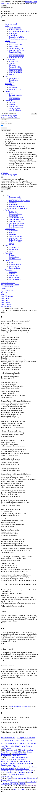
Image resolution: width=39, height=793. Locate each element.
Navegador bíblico (15, 28)
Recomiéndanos (14, 99)
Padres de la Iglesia (15, 71)
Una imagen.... (14, 87)
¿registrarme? (12, 117)
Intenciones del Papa (16, 57)
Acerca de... (9, 100)
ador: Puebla (5, 298)
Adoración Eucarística (16, 54)
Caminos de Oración (16, 48)
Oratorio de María (15, 52)
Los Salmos (13, 33)
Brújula (11, 74)
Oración (7, 41)
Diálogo (7, 91)
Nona (11, 290)
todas (2, 294)
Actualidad (8, 84)
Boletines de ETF (15, 89)
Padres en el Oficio (15, 72)
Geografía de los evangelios (18, 39)
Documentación (10, 59)
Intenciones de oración (16, 56)
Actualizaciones (14, 108)
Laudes (3, 288)
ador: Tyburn (5, 300)
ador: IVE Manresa (7, 296)
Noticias (12, 86)
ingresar (3, 117)
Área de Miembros (15, 110)
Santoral (12, 63)
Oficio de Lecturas (7, 286)
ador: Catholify (6, 304)
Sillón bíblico (13, 35)
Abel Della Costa (18, 789)
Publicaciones (13, 61)
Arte (6, 76)
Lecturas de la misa (15, 44)
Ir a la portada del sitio (8, 283)
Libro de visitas (14, 97)
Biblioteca (12, 65)
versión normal (6, 306)
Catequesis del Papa (15, 67)
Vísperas (4, 292)
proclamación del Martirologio (20, 706)
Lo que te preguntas (15, 95)
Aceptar (4, 5)
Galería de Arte (14, 78)
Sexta (7, 290)
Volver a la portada (11, 24)
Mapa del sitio (13, 106)
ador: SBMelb (6, 302)
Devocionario (13, 46)
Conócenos (13, 102)
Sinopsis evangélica (15, 29)
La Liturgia (13, 43)
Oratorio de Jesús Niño (16, 50)
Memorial (12, 104)
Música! (11, 82)
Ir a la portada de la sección (10, 285)
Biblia (7, 26)
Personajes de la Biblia (16, 37)
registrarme (4, 173)
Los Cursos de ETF (15, 69)
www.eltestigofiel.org (29, 785)
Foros (11, 93)
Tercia (3, 290)
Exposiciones (13, 80)
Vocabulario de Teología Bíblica (19, 31)
